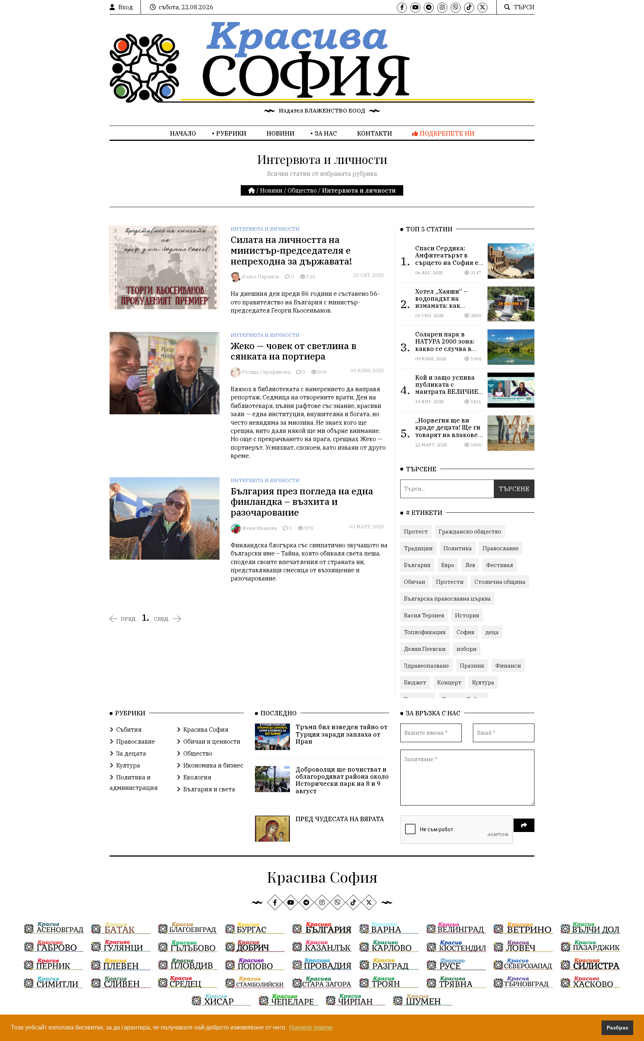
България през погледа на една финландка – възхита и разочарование (302, 502)
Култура (483, 682)
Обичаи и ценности (211, 741)
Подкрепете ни (446, 133)
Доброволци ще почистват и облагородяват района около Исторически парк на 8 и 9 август (342, 780)
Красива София (205, 729)
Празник (472, 665)
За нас (326, 133)
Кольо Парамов (260, 276)
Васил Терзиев (424, 615)
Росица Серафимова (266, 372)
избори (467, 648)
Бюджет (415, 682)
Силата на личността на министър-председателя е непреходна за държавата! (291, 250)
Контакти (374, 133)
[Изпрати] (524, 825)
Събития (129, 729)
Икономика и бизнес (213, 765)
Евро (447, 565)
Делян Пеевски (425, 648)
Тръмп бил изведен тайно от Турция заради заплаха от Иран (341, 734)
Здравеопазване (426, 665)
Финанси (508, 665)
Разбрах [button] (617, 1028)
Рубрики (231, 133)
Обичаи (414, 581)
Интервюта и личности (265, 229)
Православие (501, 548)
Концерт (449, 682)
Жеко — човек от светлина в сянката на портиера (293, 351)
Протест (416, 531)
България (417, 565)
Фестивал (499, 565)
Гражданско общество (470, 531)
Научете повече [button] (311, 1027)
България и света (209, 789)
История (467, 615)
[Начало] (252, 190)
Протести (450, 581)
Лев (470, 565)
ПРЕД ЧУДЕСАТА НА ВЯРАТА (340, 819)
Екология (197, 777)
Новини (280, 133)
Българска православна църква (447, 598)
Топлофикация (425, 632)
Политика (457, 548)
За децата (131, 753)
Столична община (499, 581)
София (465, 632)
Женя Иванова (259, 528)
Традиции (418, 548)
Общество (302, 190)
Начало (183, 133)
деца (492, 632)
